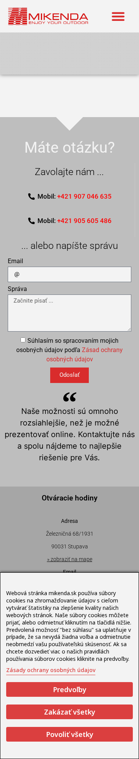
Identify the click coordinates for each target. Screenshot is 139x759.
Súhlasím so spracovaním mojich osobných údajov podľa (69, 349)
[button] (118, 16)
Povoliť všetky (69, 734)
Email (15, 261)
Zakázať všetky (69, 711)
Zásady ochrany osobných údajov (50, 670)
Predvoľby (69, 689)
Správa (17, 289)
